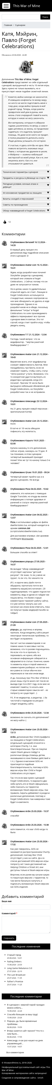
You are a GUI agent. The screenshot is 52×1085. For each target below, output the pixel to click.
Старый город (14, 954)
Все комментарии (15, 1052)
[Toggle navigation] (6, 6)
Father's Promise (15, 981)
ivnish (40, 1077)
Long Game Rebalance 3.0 (19, 968)
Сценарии (20, 25)
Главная (8, 25)
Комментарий (9, 913)
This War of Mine (26, 5)
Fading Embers (14, 961)
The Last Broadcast (16, 974)
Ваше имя (7, 901)
